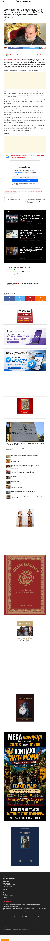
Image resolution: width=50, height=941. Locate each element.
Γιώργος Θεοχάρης (25, 238)
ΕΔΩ (14, 269)
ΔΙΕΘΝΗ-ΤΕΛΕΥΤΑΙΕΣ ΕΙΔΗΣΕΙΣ (29, 20)
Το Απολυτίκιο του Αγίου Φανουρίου (10, 906)
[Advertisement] (25, 80)
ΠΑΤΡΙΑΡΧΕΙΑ (6, 881)
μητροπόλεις (26, 267)
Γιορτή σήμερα (17, 271)
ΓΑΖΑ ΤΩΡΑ (24, 191)
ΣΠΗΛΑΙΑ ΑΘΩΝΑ (15, 481)
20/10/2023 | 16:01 (18, 20)
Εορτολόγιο (9, 271)
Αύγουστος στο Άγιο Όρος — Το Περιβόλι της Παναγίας (23, 491)
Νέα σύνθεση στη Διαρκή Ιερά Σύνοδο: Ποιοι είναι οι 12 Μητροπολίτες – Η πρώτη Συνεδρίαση (25, 444)
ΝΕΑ (18, 267)
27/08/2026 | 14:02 (31, 238)
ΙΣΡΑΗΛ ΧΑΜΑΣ (31, 191)
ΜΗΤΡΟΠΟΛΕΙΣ (6, 880)
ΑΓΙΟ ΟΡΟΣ (5, 889)
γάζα (19, 191)
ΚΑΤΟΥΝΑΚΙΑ (14, 476)
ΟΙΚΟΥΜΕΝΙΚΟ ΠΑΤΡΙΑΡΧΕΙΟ (9, 878)
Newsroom (11, 20)
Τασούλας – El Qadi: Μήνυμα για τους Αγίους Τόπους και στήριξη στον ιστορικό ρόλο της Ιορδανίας (31, 249)
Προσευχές (5, 892)
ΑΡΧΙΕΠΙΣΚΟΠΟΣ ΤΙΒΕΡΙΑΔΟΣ (12, 59)
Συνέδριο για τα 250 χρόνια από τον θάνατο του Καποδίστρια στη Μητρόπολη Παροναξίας (21, 904)
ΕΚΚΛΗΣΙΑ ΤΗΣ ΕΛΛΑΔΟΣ (8, 886)
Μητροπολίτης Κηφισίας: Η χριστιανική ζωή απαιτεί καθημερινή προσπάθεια (19, 913)
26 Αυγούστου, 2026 (15, 468)
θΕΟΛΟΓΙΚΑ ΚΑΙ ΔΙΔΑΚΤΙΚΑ (8, 895)
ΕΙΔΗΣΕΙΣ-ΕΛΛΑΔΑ (38, 20)
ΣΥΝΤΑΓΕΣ (5, 897)
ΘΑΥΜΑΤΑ (5, 894)
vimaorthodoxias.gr (9, 929)
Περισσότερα (9, 451)
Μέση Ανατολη (38, 191)
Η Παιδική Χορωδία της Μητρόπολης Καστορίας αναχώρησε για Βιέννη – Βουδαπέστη (20, 911)
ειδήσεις (19, 283)
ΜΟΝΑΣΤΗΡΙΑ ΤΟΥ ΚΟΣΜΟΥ (8, 891)
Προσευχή (20, 274)
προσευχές (13, 274)
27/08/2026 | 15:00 (29, 221)
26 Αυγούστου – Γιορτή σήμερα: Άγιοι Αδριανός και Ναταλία (24, 455)
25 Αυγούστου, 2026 (17, 446)
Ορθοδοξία (9, 267)
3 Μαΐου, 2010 (14, 478)
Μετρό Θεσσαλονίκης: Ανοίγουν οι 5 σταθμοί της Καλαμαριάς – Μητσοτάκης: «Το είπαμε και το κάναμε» (31, 217)
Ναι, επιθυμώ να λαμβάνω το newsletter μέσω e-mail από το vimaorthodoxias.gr (23, 184)
